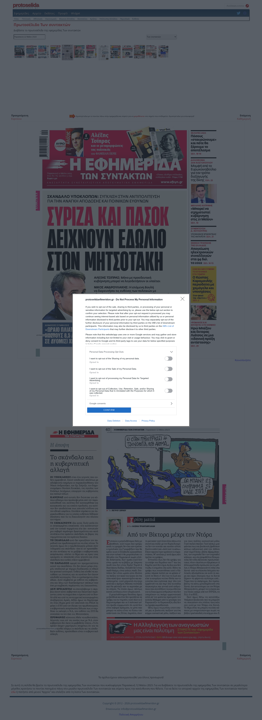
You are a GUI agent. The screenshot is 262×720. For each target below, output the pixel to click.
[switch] (169, 359)
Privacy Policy (148, 420)
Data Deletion (113, 420)
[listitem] (131, 351)
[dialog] (131, 360)
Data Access (131, 420)
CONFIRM (109, 410)
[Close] (183, 300)
